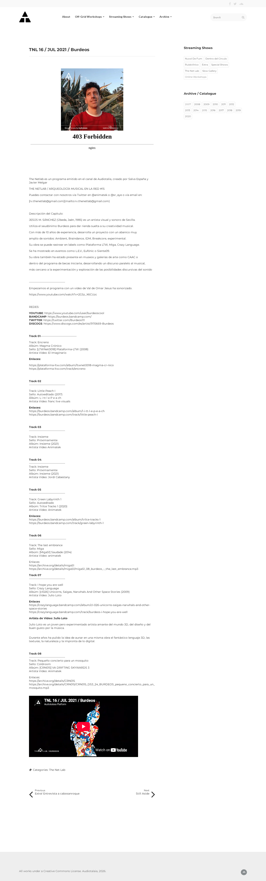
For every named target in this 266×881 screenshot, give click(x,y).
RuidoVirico (192, 64)
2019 (238, 110)
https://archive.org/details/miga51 (51, 565)
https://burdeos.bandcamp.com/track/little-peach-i (63, 414)
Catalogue (145, 16)
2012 (231, 104)
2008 (197, 104)
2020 (188, 116)
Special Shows (219, 64)
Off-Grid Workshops (88, 16)
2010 (215, 104)
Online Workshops (195, 76)
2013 (187, 110)
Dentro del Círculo (216, 58)
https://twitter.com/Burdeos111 (64, 320)
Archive (164, 16)
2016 (212, 110)
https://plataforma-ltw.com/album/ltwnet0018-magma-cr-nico (71, 365)
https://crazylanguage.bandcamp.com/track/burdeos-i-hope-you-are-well (78, 612)
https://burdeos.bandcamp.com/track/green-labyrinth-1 (66, 523)
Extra (205, 64)
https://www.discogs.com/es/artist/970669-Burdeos (79, 323)
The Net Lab (57, 770)
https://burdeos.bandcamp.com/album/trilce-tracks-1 (64, 519)
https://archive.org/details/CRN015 (52, 681)
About (66, 16)
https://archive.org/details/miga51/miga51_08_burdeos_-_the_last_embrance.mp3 (83, 569)
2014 (196, 110)
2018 (229, 110)
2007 (188, 104)
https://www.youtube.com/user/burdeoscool (74, 313)
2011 (223, 104)
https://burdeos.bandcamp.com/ (70, 316)
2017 (221, 110)
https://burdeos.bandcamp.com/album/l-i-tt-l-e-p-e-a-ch (67, 411)
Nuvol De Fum (193, 58)
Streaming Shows (120, 16)
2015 (204, 110)
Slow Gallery (209, 70)
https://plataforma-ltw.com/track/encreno (57, 368)
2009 (206, 104)
